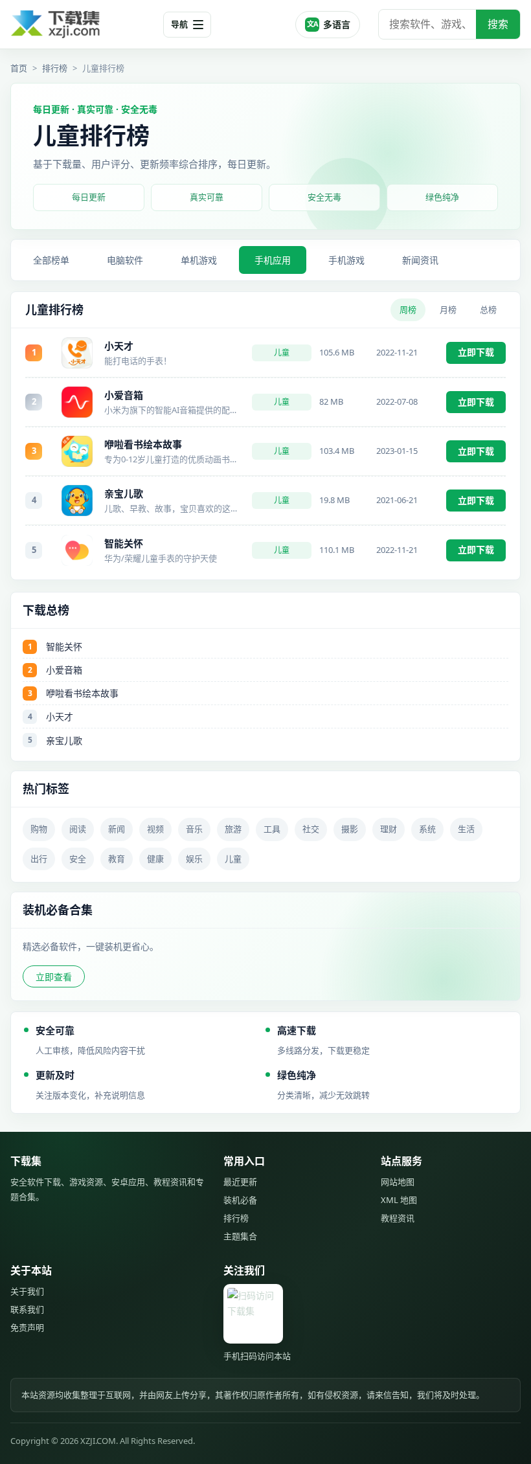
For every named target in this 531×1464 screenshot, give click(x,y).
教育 (116, 858)
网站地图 (397, 1182)
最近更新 (240, 1182)
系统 (427, 829)
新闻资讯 (420, 260)
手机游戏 (346, 260)
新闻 (116, 829)
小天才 (118, 345)
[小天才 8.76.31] (77, 352)
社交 (310, 829)
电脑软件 (125, 260)
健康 (155, 858)
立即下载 (476, 352)
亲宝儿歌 (123, 493)
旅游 (233, 829)
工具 (272, 829)
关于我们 (27, 1291)
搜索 (498, 24)
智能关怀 (123, 543)
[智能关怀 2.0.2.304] (77, 550)
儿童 (281, 352)
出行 (38, 858)
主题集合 (240, 1236)
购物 (38, 829)
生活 (466, 829)
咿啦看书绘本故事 (143, 444)
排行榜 (54, 68)
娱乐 (194, 858)
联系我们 (27, 1309)
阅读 (77, 829)
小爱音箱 (123, 395)
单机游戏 (199, 260)
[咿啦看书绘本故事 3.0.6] (77, 451)
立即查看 (54, 977)
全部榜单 (51, 260)
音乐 (194, 829)
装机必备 (240, 1200)
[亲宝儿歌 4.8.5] (77, 500)
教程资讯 (397, 1218)
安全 (77, 858)
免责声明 (27, 1327)
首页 (18, 68)
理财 (388, 829)
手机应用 (272, 260)
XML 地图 (399, 1200)
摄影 (349, 829)
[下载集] (81, 24)
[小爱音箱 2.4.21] (77, 402)
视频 (155, 829)
